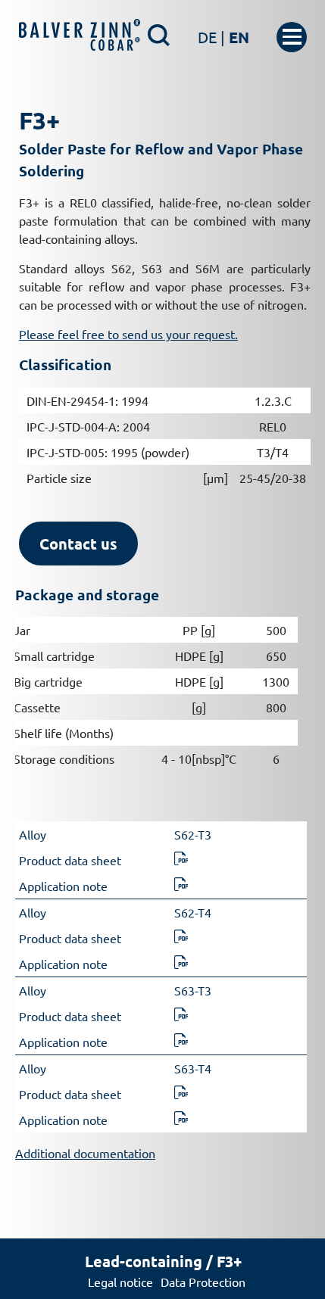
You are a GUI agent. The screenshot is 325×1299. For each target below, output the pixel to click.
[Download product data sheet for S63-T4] (181, 1094)
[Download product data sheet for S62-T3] (181, 860)
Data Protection (203, 1281)
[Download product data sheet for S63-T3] (181, 1016)
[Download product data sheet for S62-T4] (181, 938)
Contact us (78, 543)
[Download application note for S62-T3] (181, 886)
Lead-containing (143, 1261)
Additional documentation (85, 1152)
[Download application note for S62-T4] (181, 964)
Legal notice (120, 1281)
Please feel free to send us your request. (128, 333)
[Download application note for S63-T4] (181, 1120)
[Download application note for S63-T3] (181, 1042)
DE (211, 36)
